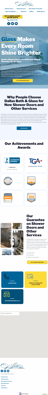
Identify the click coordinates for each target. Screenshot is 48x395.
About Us (23, 11)
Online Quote (41, 11)
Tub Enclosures (21, 8)
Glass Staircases (5, 383)
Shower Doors (9, 8)
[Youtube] (16, 23)
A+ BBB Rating (12, 167)
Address (36, 280)
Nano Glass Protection (35, 8)
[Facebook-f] (8, 23)
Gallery (32, 11)
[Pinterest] (12, 23)
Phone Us (12, 281)
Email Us (12, 298)
